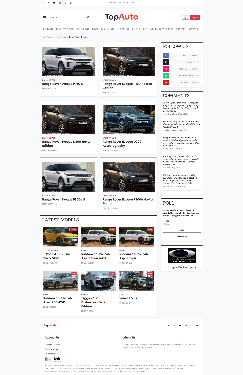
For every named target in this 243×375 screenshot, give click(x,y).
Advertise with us (52, 349)
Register (195, 17)
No (167, 224)
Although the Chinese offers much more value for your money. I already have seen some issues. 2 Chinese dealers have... (181, 161)
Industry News (64, 29)
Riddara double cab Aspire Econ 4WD (95, 256)
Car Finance (108, 29)
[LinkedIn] (71, 3)
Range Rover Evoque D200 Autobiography (122, 144)
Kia (121, 294)
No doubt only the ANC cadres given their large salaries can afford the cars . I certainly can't (182, 124)
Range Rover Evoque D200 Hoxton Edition (67, 144)
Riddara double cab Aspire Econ (133, 256)
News (95, 29)
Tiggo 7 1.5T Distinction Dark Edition (93, 302)
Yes (167, 221)
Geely (84, 250)
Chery (84, 294)
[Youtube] (54, 3)
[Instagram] (59, 3)
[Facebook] (43, 3)
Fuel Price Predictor (161, 29)
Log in (185, 17)
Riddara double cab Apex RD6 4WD (57, 300)
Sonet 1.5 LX (128, 298)
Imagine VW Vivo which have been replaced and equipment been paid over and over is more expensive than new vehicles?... (181, 142)
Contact (181, 29)
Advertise (194, 29)
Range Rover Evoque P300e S (63, 199)
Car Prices (123, 29)
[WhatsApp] (65, 3)
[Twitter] (48, 3)
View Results (182, 236)
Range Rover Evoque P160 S (62, 84)
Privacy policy (50, 353)
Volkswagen (50, 250)
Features (48, 29)
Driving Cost (139, 29)
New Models (82, 29)
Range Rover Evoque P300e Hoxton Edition (128, 201)
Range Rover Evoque (78, 37)
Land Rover (61, 37)
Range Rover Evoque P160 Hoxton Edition (127, 86)
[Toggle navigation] (44, 17)
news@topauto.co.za (54, 344)
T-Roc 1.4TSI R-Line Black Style (57, 256)
